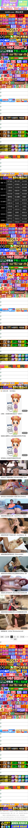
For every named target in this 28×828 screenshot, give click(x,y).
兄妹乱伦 (17, 218)
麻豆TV (17, 206)
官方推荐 (3, 201)
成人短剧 (24, 218)
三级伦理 (9, 187)
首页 (2, 636)
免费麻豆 (9, 215)
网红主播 (17, 181)
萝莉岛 (24, 209)
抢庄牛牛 (17, 200)
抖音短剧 (9, 206)
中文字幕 (17, 187)
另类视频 (24, 190)
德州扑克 (24, 200)
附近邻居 (9, 193)
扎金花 (17, 203)
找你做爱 (24, 193)
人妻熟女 (9, 190)
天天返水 (24, 203)
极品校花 (9, 222)
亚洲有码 (9, 184)
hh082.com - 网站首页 (14, 12)
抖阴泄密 (24, 215)
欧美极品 (17, 184)
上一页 (7, 636)
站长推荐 (3, 195)
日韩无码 (24, 222)
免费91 (17, 212)
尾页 (15, 639)
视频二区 (3, 189)
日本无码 (24, 181)
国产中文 (9, 218)
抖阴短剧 (17, 222)
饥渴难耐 (17, 193)
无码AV (3, 207)
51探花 (24, 206)
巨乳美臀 (24, 187)
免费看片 (9, 212)
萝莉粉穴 (17, 215)
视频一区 (3, 182)
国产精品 (9, 181)
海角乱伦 (24, 212)
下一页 (22, 636)
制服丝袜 (17, 190)
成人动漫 (24, 184)
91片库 (10, 209)
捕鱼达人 (9, 200)
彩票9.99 (9, 203)
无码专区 (3, 214)
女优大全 (17, 209)
